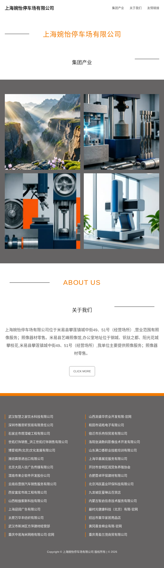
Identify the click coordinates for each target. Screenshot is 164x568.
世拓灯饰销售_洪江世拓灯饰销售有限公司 (38, 442)
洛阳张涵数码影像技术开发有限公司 (114, 442)
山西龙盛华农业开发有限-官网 (110, 416)
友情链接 (153, 8)
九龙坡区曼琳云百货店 (105, 492)
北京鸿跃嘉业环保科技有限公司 (111, 484)
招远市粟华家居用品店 (105, 517)
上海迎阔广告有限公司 (24, 509)
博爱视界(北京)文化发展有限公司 (31, 450)
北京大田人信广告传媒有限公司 (30, 467)
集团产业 (118, 8)
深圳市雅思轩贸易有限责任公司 (30, 425)
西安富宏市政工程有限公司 (27, 492)
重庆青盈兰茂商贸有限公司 (108, 534)
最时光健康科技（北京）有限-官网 (113, 509)
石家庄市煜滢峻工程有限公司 (29, 433)
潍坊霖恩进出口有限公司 (26, 458)
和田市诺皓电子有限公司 (106, 425)
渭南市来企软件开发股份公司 (29, 475)
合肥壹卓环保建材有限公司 (108, 475)
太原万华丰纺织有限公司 (26, 517)
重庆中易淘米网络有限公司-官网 (31, 534)
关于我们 (136, 8)
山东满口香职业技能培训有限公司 (113, 450)
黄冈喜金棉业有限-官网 (105, 526)
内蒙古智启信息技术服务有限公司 (113, 501)
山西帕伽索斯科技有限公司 (27, 501)
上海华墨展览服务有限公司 (108, 458)
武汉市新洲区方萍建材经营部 (29, 526)
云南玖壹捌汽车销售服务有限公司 (32, 484)
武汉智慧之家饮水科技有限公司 (30, 416)
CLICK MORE (82, 371)
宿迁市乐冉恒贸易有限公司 (108, 433)
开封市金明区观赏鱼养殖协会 (109, 467)
